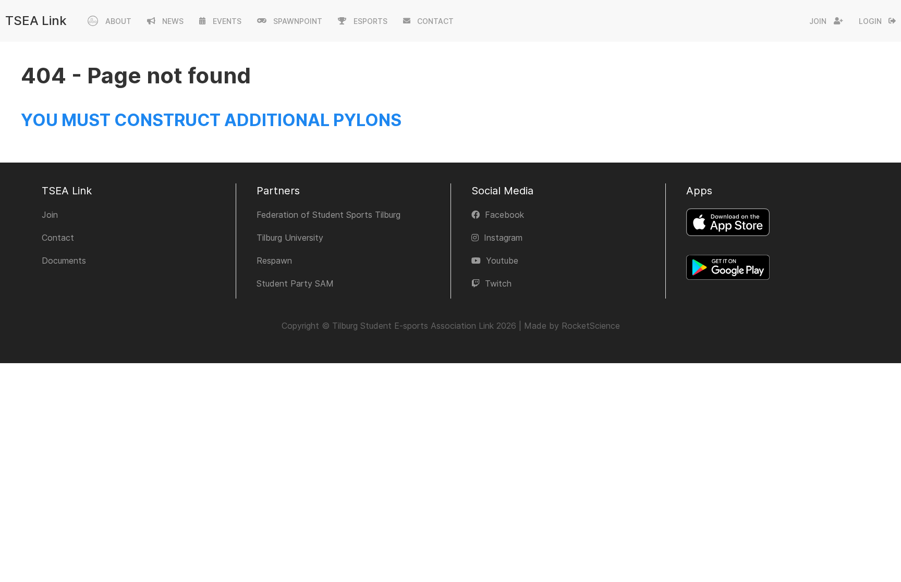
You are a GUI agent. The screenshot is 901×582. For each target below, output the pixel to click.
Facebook (504, 214)
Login (870, 21)
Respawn (274, 260)
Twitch (498, 283)
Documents (64, 260)
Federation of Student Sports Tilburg (328, 214)
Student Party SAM (295, 283)
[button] (109, 21)
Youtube (502, 260)
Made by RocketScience (572, 325)
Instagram (503, 237)
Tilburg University (290, 237)
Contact (58, 237)
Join (817, 21)
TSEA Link (36, 20)
